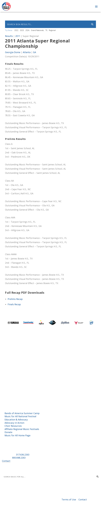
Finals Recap (14, 304)
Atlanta (27, 52)
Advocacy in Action (14, 422)
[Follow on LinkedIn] (14, 468)
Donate (8, 432)
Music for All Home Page (17, 435)
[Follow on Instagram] (9, 468)
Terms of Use (69, 499)
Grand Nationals (37, 30)
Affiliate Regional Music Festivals (22, 429)
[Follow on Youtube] (19, 468)
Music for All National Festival (20, 416)
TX (46, 30)
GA (34, 52)
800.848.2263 (18, 457)
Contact (6, 460)
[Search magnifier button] (92, 24)
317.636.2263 (22, 454)
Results (9, 36)
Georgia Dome (12, 52)
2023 (22, 30)
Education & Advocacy (16, 419)
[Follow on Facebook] (4, 468)
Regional (52, 30)
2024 (27, 30)
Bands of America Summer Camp (22, 413)
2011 (17, 36)
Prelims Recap (15, 299)
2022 (16, 30)
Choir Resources (13, 425)
